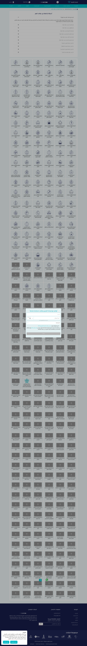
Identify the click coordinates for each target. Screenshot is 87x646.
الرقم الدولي (29, 317)
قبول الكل (6, 642)
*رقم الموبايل (58, 317)
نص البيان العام (34, 327)
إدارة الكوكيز (13, 642)
